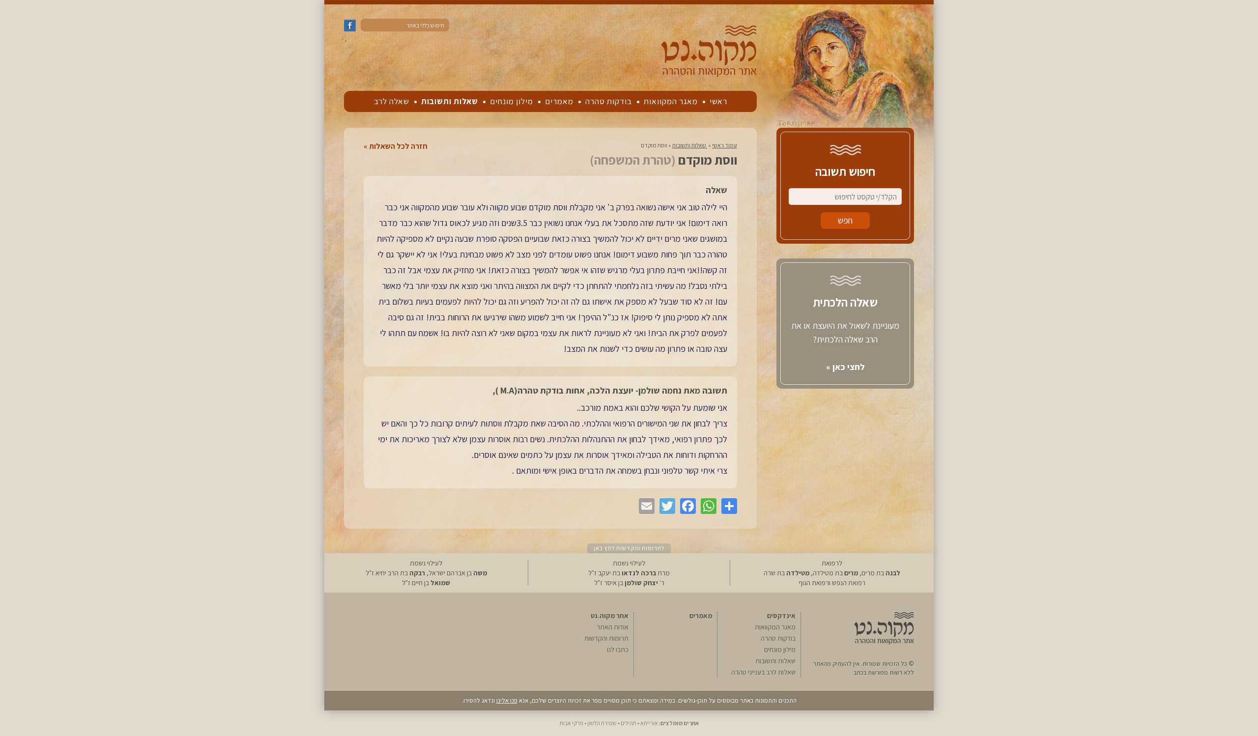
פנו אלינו (506, 700)
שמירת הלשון (602, 723)
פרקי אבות (571, 723)
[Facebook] (685, 506)
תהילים (628, 723)
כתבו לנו (618, 649)
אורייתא (649, 723)
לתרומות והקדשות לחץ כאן (629, 548)
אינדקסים (781, 615)
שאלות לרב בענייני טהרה (763, 672)
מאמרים (559, 101)
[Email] (644, 506)
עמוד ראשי (724, 145)
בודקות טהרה (608, 101)
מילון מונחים (511, 101)
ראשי (718, 101)
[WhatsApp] (706, 506)
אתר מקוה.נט (610, 615)
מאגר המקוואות (671, 101)
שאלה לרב (391, 101)
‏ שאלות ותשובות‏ (689, 145)
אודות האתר (613, 626)
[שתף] (726, 506)
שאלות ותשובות (449, 101)
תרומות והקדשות (606, 638)
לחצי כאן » (845, 366)
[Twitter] (665, 506)
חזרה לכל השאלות (398, 146)
